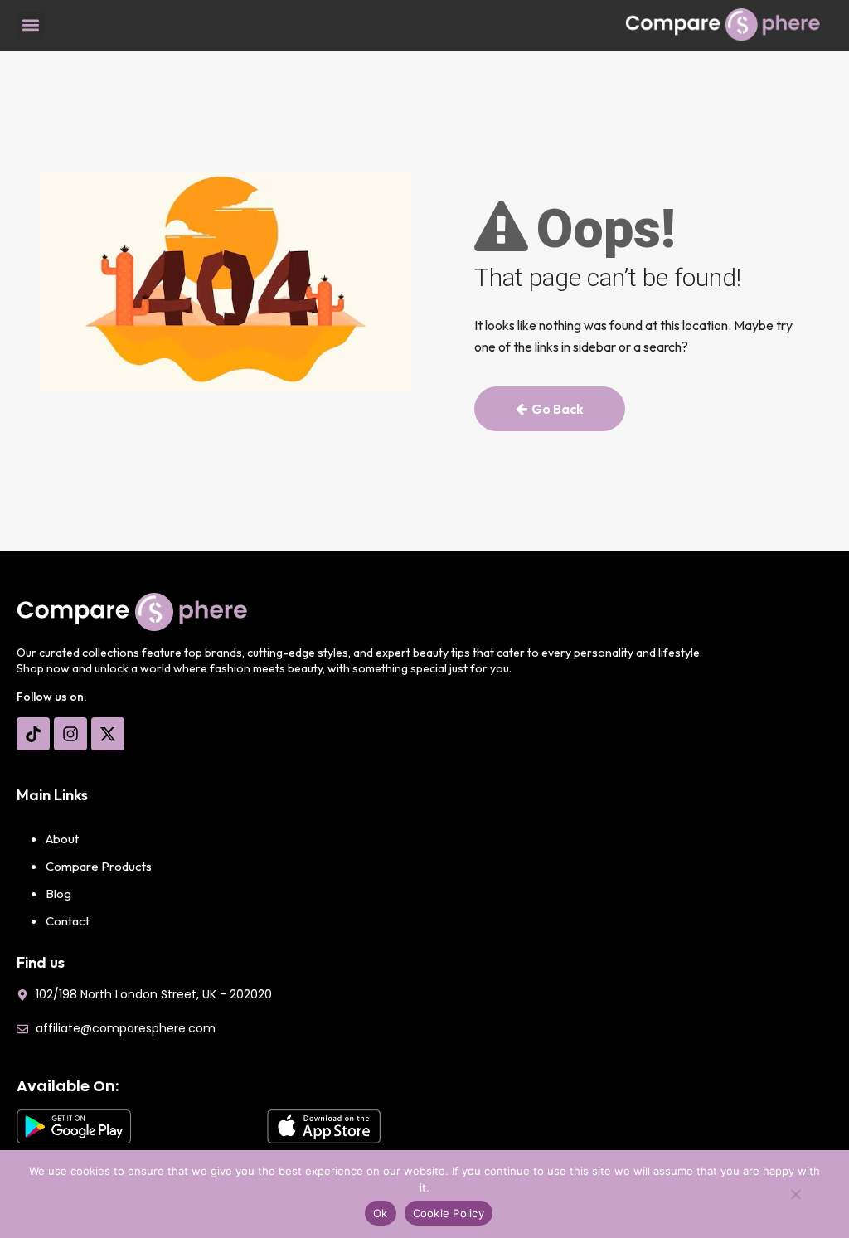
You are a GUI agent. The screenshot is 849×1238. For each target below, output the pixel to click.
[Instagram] (70, 733)
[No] (795, 1198)
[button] (30, 25)
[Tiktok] (33, 733)
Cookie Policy (448, 1213)
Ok (380, 1213)
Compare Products (99, 866)
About (62, 839)
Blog (58, 893)
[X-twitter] (107, 733)
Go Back (557, 409)
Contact (68, 921)
